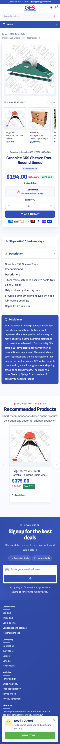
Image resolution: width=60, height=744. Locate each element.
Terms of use (9, 693)
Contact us (8, 646)
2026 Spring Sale (17, 34)
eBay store (8, 651)
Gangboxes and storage (15, 627)
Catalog (6, 660)
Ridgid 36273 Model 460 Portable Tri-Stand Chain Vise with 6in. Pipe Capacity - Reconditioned (29, 473)
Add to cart (32, 214)
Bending (7, 613)
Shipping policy (10, 683)
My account (9, 665)
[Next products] (56, 465)
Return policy (9, 678)
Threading (8, 617)
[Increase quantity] (51, 206)
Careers (6, 656)
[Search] (53, 16)
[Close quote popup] (54, 720)
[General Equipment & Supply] (30, 8)
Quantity (30, 200)
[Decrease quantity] (9, 206)
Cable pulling (9, 622)
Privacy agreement (12, 698)
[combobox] (27, 16)
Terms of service (20, 591)
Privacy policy (41, 591)
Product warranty (12, 688)
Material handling (11, 632)
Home (4, 34)
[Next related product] (53, 102)
